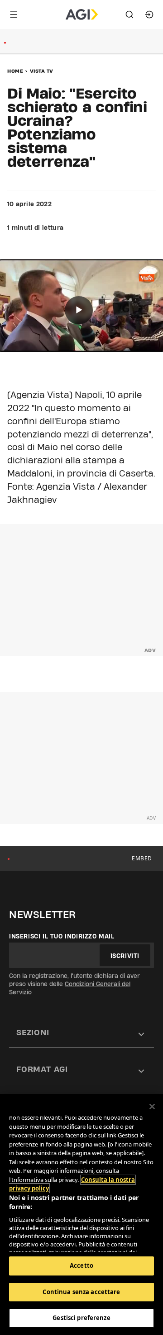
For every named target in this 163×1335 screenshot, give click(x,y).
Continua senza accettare (81, 1292)
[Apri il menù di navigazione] (13, 14)
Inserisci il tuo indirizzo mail (62, 936)
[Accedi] (149, 14)
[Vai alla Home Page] (81, 14)
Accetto (81, 1265)
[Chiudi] (152, 1107)
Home (15, 71)
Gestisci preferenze (81, 1318)
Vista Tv (41, 71)
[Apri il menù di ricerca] (129, 14)
